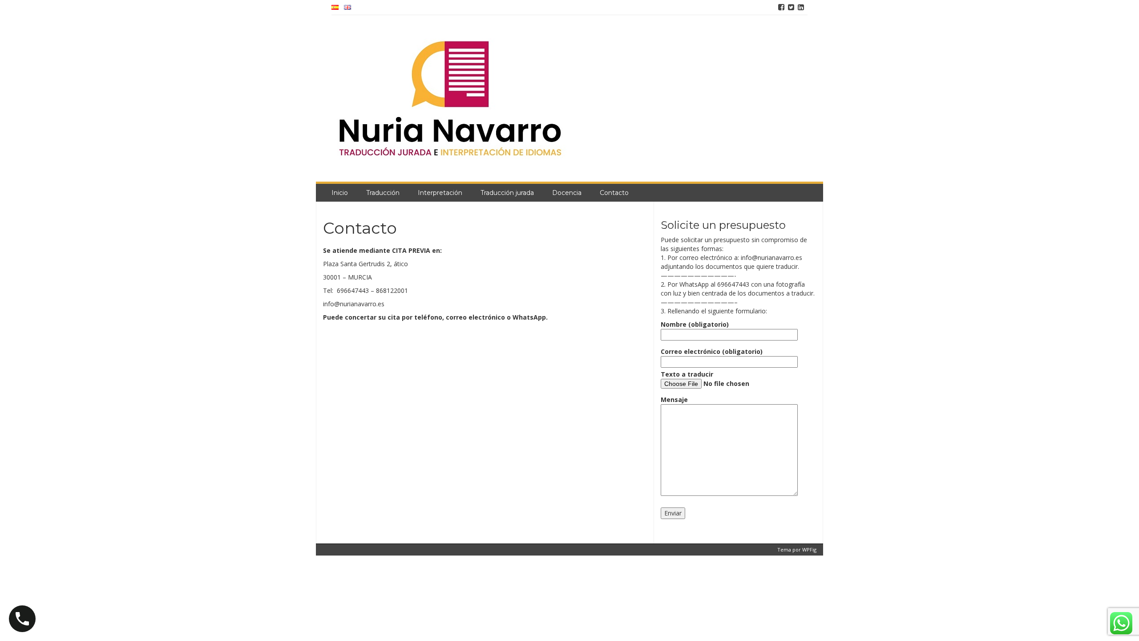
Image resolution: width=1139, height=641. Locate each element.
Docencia (567, 193)
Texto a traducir (687, 374)
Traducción (383, 193)
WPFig (809, 549)
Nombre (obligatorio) (695, 324)
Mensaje (674, 399)
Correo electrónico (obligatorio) (712, 351)
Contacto (614, 193)
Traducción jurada (507, 193)
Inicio (339, 193)
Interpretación (440, 193)
